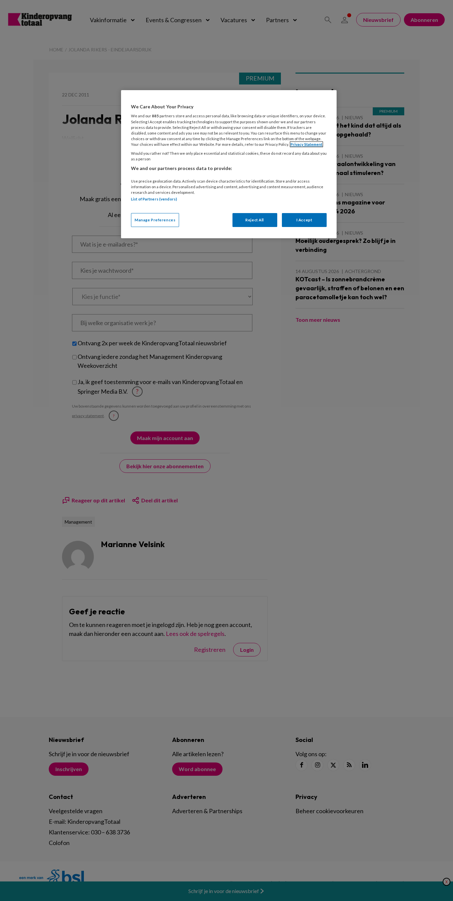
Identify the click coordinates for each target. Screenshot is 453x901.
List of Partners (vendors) (154, 199)
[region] (229, 164)
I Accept (304, 220)
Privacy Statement (306, 144)
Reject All (254, 220)
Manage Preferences (155, 220)
